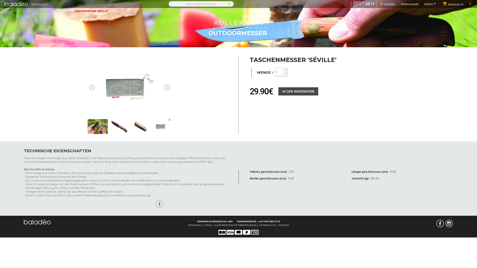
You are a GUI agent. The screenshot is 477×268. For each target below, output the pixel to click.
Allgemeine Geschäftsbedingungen (235, 225)
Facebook (440, 223)
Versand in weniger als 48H (215, 221)
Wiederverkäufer (410, 3)
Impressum (194, 225)
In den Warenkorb (298, 91)
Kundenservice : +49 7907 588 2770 (258, 221)
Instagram (449, 223)
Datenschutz (268, 225)
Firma (207, 225)
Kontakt (284, 225)
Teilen (159, 204)
